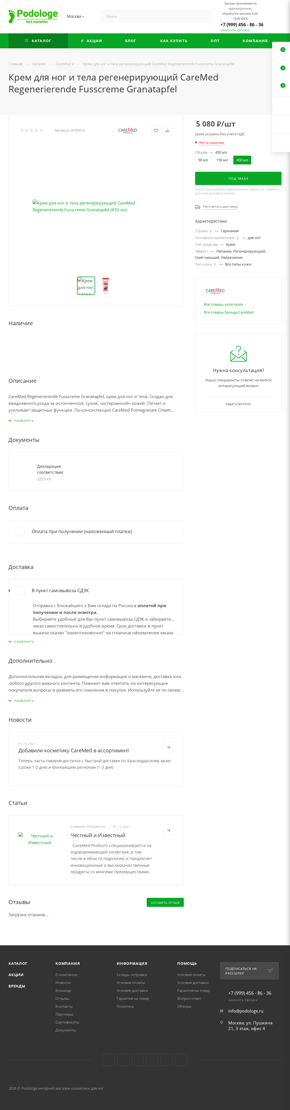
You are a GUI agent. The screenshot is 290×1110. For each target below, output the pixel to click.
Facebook (123, 1060)
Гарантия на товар (133, 998)
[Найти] (204, 16)
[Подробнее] (168, 747)
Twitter (138, 1060)
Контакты (64, 1006)
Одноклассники (152, 1060)
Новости (63, 982)
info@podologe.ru (245, 1011)
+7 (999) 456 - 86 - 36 (241, 24)
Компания (68, 963)
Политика (125, 1006)
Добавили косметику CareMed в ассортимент (73, 750)
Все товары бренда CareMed (228, 312)
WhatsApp (181, 1060)
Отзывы (62, 998)
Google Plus (167, 1060)
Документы (66, 1030)
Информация (132, 963)
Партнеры (64, 1014)
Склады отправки (132, 974)
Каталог (17, 963)
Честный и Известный (98, 835)
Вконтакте (109, 1060)
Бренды (16, 986)
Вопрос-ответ (189, 998)
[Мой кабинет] (279, 17)
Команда (63, 990)
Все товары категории (223, 304)
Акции (16, 974)
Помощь (187, 963)
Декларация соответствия (50, 469)
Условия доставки (132, 990)
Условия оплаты (131, 982)
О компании (66, 974)
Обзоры (184, 1006)
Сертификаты (67, 1022)
